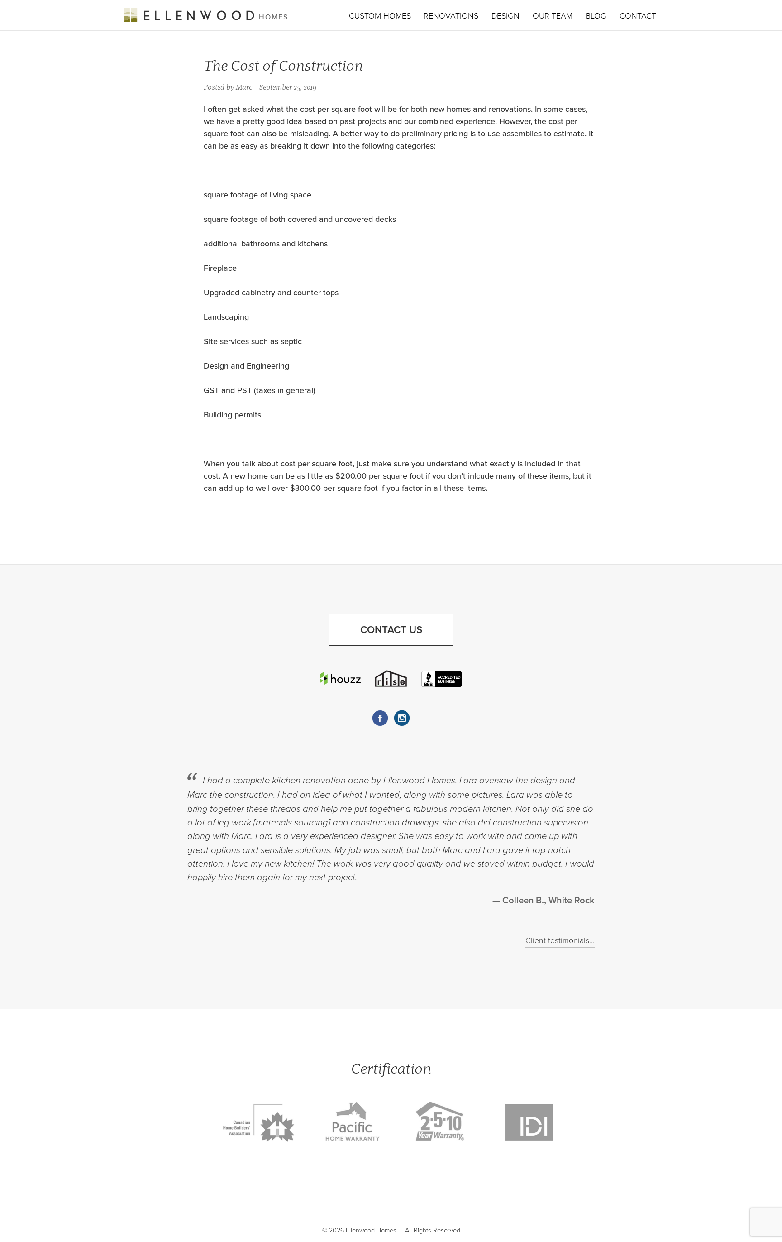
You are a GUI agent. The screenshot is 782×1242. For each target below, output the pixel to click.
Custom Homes (380, 16)
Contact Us (391, 629)
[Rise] (391, 678)
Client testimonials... (560, 940)
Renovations (451, 16)
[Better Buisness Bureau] (441, 678)
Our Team (552, 16)
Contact (638, 16)
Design (505, 16)
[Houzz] (340, 678)
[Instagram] (402, 718)
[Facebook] (380, 718)
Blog (596, 16)
